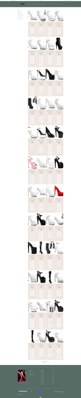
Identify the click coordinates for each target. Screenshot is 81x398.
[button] (18, 4)
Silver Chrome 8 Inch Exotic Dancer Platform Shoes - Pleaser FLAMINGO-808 (50, 314)
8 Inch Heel (42, 380)
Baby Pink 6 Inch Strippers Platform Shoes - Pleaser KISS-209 (32, 170)
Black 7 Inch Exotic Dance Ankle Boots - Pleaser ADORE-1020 (59, 52)
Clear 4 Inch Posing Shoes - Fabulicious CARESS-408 (32, 52)
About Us (30, 372)
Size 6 (53, 376)
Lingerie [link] (49, 3)
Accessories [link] (53, 3)
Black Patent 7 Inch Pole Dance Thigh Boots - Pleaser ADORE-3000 (41, 256)
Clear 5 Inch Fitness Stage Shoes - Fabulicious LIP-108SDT (41, 111)
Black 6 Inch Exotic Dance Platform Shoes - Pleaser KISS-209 (41, 227)
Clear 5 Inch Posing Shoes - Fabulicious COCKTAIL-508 (50, 23)
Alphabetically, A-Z (21, 14)
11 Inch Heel (42, 383)
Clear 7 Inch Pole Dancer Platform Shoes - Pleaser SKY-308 (50, 52)
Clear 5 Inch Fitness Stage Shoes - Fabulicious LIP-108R (32, 227)
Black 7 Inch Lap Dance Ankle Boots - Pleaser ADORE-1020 (50, 256)
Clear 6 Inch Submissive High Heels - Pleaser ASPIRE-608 (50, 170)
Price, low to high (21, 16)
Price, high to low (21, 17)
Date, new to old (21, 19)
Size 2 (53, 372)
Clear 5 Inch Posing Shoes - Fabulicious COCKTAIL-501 (41, 170)
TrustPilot (67, 0)
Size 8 (53, 378)
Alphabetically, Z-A (21, 15)
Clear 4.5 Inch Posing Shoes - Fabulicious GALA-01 (32, 23)
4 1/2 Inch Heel (42, 374)
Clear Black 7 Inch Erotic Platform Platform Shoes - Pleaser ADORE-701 (50, 82)
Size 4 (53, 374)
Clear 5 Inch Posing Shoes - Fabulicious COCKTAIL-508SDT (59, 111)
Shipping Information (32, 374)
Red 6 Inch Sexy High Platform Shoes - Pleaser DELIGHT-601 (59, 199)
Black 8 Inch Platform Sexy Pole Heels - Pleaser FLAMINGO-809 (59, 140)
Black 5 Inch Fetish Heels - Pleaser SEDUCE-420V (50, 140)
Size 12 (53, 382)
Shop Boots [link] (32, 3)
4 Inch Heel (42, 373)
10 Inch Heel (42, 382)
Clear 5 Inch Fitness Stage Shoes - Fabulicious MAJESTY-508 (59, 23)
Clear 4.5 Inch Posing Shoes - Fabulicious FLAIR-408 (41, 52)
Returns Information (31, 373)
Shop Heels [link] (27, 3)
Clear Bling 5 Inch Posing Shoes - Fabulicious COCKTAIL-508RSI (41, 344)
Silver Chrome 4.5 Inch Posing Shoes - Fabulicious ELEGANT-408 (41, 23)
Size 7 (53, 377)
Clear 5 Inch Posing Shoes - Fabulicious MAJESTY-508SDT (50, 227)
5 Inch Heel (42, 375)
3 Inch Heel (42, 372)
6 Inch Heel (42, 377)
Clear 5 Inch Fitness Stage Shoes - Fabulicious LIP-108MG (32, 199)
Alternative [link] (44, 3)
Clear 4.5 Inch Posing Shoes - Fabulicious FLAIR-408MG (59, 344)
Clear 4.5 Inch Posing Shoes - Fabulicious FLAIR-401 (41, 314)
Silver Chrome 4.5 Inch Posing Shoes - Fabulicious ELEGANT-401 (59, 227)
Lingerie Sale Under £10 (42, 4)
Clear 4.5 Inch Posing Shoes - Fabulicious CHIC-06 (32, 140)
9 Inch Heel (42, 381)
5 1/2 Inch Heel (42, 376)
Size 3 (53, 373)
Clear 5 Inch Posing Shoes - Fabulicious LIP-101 (50, 111)
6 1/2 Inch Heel (42, 378)
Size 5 (53, 375)
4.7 (65, 0)
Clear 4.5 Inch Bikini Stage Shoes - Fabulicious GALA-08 (58, 82)
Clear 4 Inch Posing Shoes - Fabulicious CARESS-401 (41, 199)
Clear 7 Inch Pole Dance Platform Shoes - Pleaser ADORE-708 (41, 82)
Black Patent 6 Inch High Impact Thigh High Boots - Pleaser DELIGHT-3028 (50, 285)
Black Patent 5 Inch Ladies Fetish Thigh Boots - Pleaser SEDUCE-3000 (32, 344)
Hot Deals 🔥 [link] (28, 4)
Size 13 (53, 383)
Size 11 (53, 381)
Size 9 (53, 379)
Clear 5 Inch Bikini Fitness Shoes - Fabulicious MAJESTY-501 (32, 285)
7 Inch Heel (42, 379)
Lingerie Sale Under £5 (34, 4)
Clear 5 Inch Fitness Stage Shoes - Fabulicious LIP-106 (50, 199)
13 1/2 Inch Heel (43, 384)
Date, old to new (21, 18)
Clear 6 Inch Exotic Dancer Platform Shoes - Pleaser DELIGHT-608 (32, 314)
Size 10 (53, 380)
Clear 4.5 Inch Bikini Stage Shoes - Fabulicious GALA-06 (58, 256)
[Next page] (49, 361)
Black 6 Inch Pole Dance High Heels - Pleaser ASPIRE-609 (41, 285)
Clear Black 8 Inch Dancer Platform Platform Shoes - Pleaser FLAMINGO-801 (32, 256)
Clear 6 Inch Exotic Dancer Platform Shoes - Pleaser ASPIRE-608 (41, 140)
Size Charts (30, 375)
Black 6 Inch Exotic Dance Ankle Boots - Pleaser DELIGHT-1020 (32, 111)
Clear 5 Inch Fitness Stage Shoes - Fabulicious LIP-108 (32, 82)
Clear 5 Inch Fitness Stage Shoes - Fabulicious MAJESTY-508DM (59, 285)
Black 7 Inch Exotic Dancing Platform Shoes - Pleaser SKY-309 (59, 170)
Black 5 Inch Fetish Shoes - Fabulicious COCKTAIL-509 (50, 344)
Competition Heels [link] (38, 3)
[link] (57, 4)
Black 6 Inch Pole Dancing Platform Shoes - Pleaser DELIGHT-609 (59, 314)
